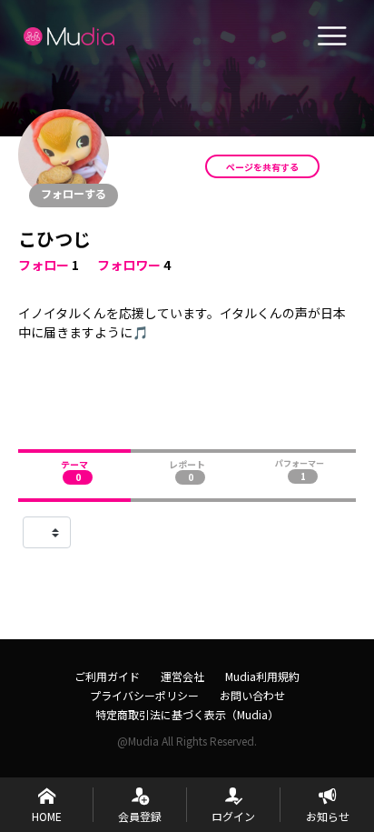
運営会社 (182, 676)
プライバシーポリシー (144, 695)
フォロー (43, 265)
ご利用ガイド (107, 676)
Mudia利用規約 (262, 676)
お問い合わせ (252, 695)
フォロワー (129, 265)
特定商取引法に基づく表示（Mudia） (187, 714)
